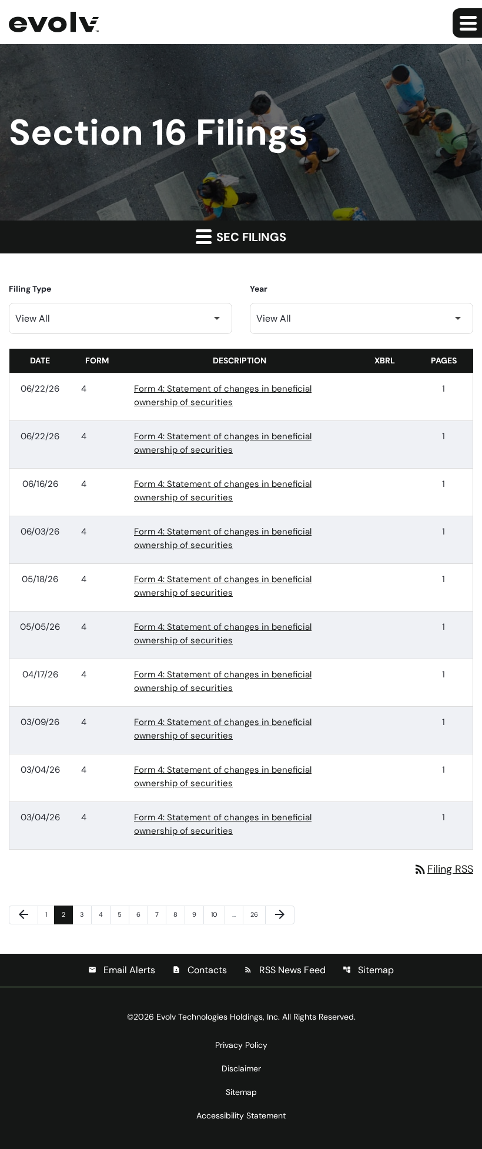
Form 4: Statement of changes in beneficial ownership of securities (223, 395)
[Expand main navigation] (467, 23)
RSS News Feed (285, 970)
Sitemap (368, 970)
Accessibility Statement (241, 1115)
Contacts (199, 970)
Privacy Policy (241, 1045)
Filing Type (30, 288)
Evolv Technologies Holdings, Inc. (218, 1016)
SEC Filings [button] (249, 237)
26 (257, 914)
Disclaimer (241, 1068)
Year (258, 288)
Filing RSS (443, 869)
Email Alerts (121, 970)
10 (217, 914)
